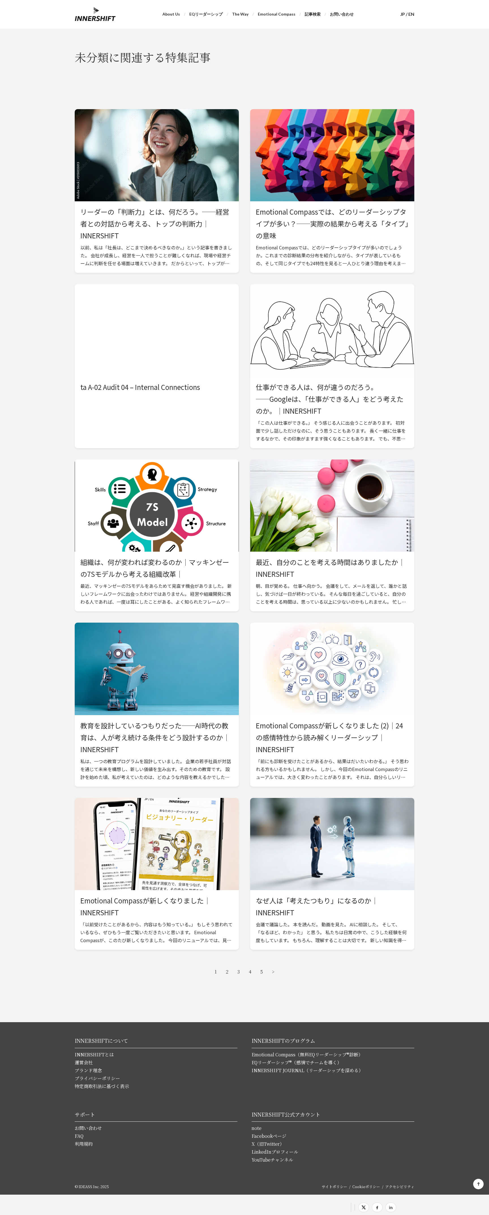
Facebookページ (269, 1136)
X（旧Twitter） (268, 1144)
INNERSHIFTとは (94, 1054)
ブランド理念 (88, 1070)
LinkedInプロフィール (275, 1152)
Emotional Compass (276, 14)
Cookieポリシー (366, 1186)
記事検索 (313, 14)
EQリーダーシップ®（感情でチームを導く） (297, 1062)
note (256, 1128)
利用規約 (84, 1144)
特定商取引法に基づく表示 (102, 1086)
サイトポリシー (334, 1186)
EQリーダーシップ (206, 14)
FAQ (79, 1136)
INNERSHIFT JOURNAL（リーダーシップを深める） (307, 1070)
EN (411, 14)
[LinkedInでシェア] (390, 1207)
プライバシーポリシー (97, 1078)
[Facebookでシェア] (377, 1207)
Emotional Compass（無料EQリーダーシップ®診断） (307, 1054)
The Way (240, 14)
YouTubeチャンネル (272, 1159)
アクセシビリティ (399, 1186)
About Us (171, 14)
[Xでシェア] (363, 1207)
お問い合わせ (342, 14)
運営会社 (84, 1062)
